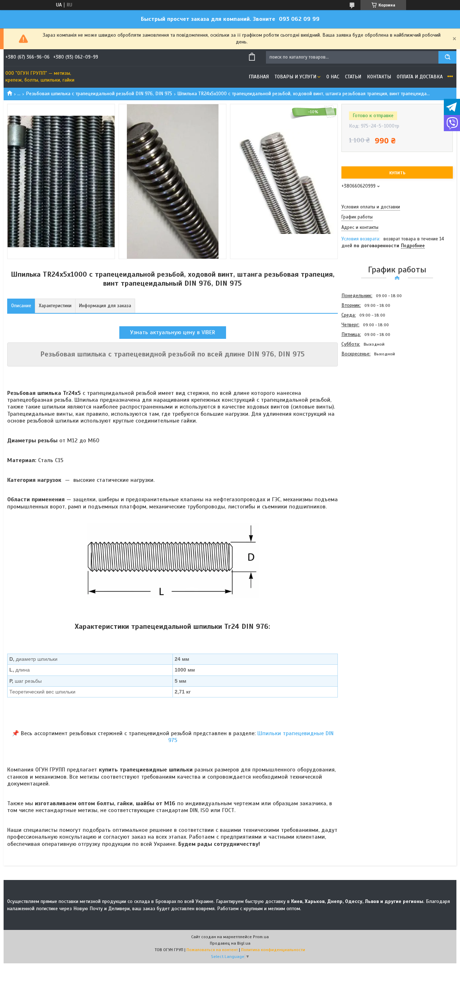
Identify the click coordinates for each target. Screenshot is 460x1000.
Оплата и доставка (420, 77)
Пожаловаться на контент (212, 949)
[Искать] (447, 57)
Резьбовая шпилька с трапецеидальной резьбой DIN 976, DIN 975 (99, 94)
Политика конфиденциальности (273, 949)
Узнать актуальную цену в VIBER (172, 332)
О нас (332, 77)
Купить (397, 172)
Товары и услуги (295, 77)
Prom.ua (261, 936)
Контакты (379, 77)
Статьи (353, 77)
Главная (259, 77)
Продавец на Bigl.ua (230, 943)
